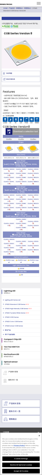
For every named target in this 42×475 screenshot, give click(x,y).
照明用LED (19, 8)
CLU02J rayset (9, 261)
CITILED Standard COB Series (17, 304)
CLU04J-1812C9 (33, 177)
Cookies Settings (21, 459)
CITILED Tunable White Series (17, 313)
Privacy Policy (19, 445)
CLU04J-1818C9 (33, 182)
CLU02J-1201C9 (9, 169)
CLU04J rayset (34, 261)
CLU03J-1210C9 (21, 182)
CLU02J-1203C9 (9, 178)
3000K (21, 268)
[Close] (39, 435)
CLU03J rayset (21, 261)
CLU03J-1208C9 (21, 178)
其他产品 (8, 330)
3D (22, 275)
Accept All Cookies (21, 471)
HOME (5, 8)
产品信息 (12, 8)
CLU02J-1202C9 (9, 174)
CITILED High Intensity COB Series (18, 309)
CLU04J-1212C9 (33, 173)
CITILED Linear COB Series (14, 326)
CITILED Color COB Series (14, 321)
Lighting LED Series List (12, 300)
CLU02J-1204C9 (9, 183)
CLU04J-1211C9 (33, 169)
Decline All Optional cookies (21, 465)
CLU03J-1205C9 (21, 170)
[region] (21, 453)
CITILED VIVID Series (12, 317)
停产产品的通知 (10, 334)
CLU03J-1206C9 (21, 174)
